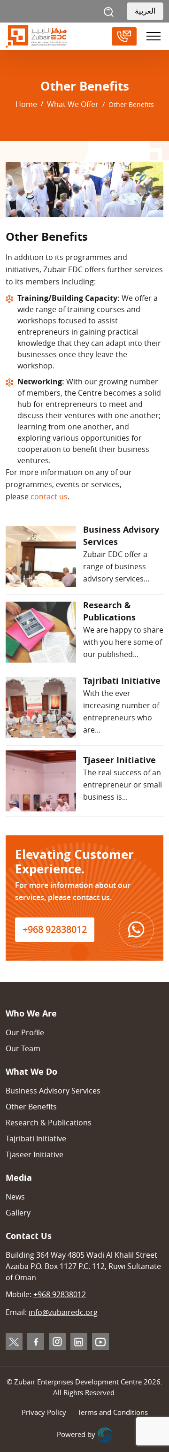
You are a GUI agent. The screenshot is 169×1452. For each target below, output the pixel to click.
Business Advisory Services (53, 1090)
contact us (49, 496)
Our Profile (25, 1032)
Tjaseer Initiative (34, 1154)
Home (26, 104)
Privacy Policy (44, 1412)
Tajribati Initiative (36, 1138)
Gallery (18, 1212)
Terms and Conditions (112, 1412)
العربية (145, 11)
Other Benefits (31, 1106)
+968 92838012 (55, 929)
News (15, 1197)
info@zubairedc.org (63, 1312)
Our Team (23, 1048)
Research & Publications (49, 1122)
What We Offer (73, 104)
